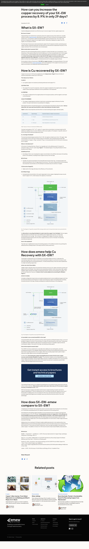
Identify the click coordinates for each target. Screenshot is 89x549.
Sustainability (55, 524)
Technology (55, 522)
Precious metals (44, 524)
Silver (33, 522)
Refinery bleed (44, 526)
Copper (34, 520)
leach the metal (32, 37)
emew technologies (37, 62)
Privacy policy (19, 537)
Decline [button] (47, 4)
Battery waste (44, 527)
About (54, 520)
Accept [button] (42, 4)
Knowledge (55, 526)
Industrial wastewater (45, 522)
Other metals (35, 524)
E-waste (42, 520)
